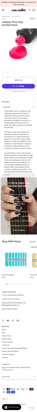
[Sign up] (34, 377)
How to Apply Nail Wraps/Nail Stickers (14, 348)
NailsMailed (6, 16)
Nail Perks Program (8, 354)
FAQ (3, 333)
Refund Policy (6, 339)
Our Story (5, 357)
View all (32, 242)
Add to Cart (18, 80)
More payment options (18, 91)
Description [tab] (6, 102)
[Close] (34, 180)
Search (4, 329)
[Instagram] (13, 320)
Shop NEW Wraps (11, 241)
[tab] (18, 147)
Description (6, 107)
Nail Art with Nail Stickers (10, 351)
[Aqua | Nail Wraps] (15, 259)
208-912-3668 (12, 309)
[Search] (29, 10)
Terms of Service (7, 342)
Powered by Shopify (19, 404)
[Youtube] (8, 320)
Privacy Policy (6, 336)
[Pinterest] (18, 320)
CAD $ (4, 399)
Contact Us (5, 345)
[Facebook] (3, 320)
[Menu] (3, 10)
